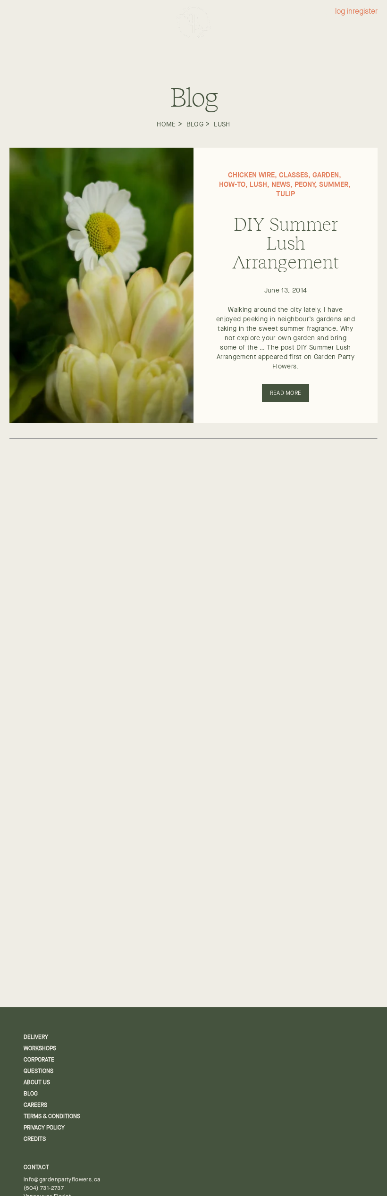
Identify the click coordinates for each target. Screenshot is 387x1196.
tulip (285, 194)
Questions (38, 1071)
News (280, 184)
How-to (232, 184)
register (365, 11)
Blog (194, 124)
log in (344, 11)
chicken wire (251, 175)
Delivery (36, 1037)
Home (166, 124)
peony (304, 184)
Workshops (40, 1048)
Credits (35, 1139)
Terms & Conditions (52, 1116)
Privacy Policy (44, 1127)
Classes (293, 175)
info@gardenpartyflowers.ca (62, 1179)
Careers (35, 1105)
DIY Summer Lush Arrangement (285, 242)
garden (325, 175)
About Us (37, 1082)
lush (222, 124)
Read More (285, 393)
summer (333, 184)
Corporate (39, 1059)
